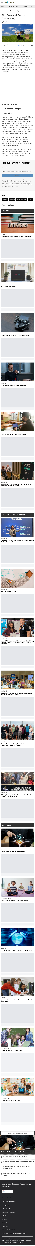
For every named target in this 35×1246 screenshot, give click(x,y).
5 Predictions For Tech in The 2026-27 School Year (16, 1168)
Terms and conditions (8, 1198)
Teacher (4, 199)
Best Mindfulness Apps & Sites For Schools (18, 1162)
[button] (2, 2)
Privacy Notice (23, 181)
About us (4, 1222)
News (30, 199)
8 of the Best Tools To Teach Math (15, 1157)
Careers (12, 199)
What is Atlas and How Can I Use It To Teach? (16, 1175)
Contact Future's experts (8, 1201)
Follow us (21, 45)
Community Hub (27, 6)
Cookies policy (6, 1208)
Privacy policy (5, 1205)
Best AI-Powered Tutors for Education (16, 1152)
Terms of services (21, 180)
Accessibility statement (8, 1212)
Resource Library (13, 6)
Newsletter (30, 45)
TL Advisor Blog (21, 199)
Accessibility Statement (8, 1230)
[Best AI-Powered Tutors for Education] (17, 1144)
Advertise (4, 1219)
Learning (4, 11)
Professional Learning (13, 11)
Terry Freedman (7, 22)
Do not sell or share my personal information (14, 1233)
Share (5, 45)
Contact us (5, 1226)
